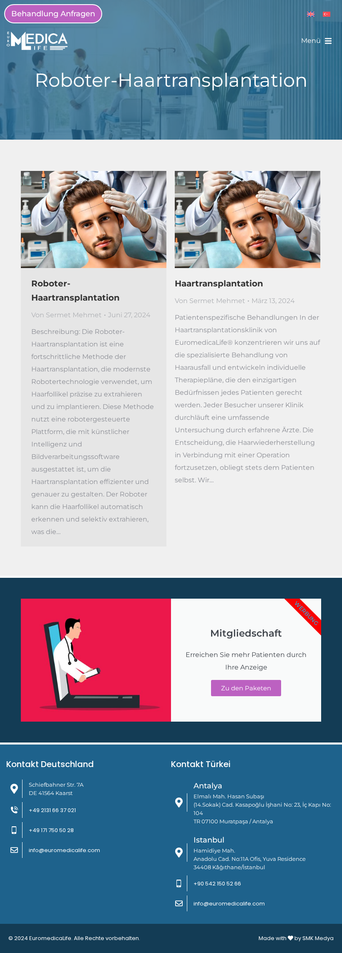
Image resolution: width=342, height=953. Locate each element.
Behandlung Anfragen (53, 13)
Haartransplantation (219, 283)
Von (66, 315)
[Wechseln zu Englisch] (311, 14)
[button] (316, 40)
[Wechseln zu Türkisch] (326, 14)
